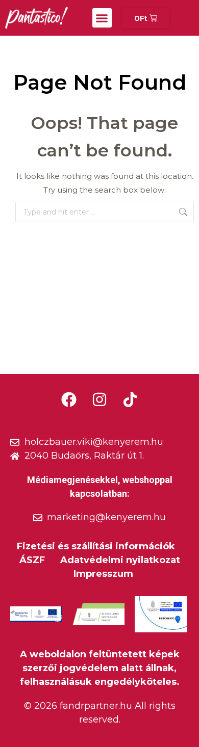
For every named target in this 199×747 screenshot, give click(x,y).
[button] (102, 18)
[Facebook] (69, 399)
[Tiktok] (130, 399)
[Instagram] (99, 399)
